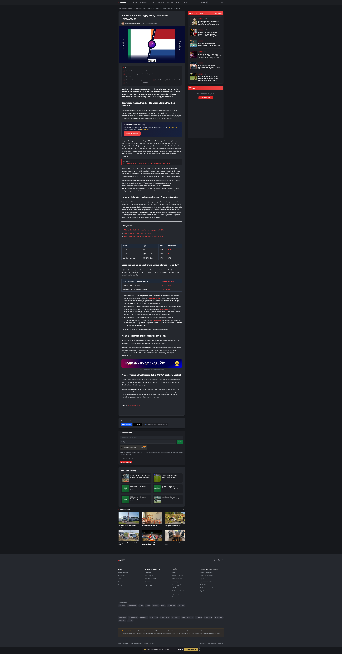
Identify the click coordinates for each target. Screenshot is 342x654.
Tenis (119, 578)
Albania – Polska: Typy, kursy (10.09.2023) (138, 233)
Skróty (185, 2)
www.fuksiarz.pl (165, 309)
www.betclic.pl (156, 320)
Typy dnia (203, 578)
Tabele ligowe (149, 575)
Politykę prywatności (125, 454)
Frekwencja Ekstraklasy (179, 591)
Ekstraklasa (143, 2)
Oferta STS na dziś (205, 585)
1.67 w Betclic (167, 289)
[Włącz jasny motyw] (221, 2)
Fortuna (171, 254)
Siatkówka (121, 582)
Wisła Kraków (122, 617)
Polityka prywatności (136, 643)
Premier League (132, 605)
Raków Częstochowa (187, 617)
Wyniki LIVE (148, 572)
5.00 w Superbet (168, 281)
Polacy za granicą (177, 575)
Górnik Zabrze (154, 617)
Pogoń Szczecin (164, 617)
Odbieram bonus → (132, 133)
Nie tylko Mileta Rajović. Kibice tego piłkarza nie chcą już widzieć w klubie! (146, 163)
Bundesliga (156, 605)
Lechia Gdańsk (218, 617)
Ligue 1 (163, 605)
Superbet (202, 591)
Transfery (170, 2)
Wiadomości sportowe (125, 8)
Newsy (135, 2)
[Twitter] (214, 560)
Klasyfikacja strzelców (151, 578)
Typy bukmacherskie (206, 582)
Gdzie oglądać (176, 585)
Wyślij (180, 442)
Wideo (178, 2)
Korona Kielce (208, 617)
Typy (152, 2)
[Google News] (222, 560)
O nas (119, 643)
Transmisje (160, 2)
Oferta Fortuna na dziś (206, 588)
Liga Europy (181, 605)
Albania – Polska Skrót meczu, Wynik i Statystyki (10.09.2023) (144, 230)
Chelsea (130, 620)
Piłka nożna (142, 8)
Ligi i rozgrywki (149, 585)
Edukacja (175, 597)
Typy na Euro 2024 (133, 405)
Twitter (138, 424)
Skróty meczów (177, 588)
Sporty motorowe (123, 585)
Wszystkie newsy (123, 572)
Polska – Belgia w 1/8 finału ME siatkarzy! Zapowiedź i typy (143, 236)
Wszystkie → (218, 13)
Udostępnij (127, 424)
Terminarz (148, 582)
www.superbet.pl (154, 298)
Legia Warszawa (133, 617)
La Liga (141, 605)
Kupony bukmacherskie (206, 575)
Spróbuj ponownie (126, 462)
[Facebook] (218, 560)
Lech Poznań (143, 617)
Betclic (170, 250)
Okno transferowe (177, 578)
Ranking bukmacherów (206, 572)
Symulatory (175, 594)
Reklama (152, 643)
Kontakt (146, 643)
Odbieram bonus (191, 649)
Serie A (148, 605)
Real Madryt (122, 620)
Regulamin (126, 643)
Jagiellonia (199, 617)
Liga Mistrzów (171, 605)
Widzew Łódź (175, 617)
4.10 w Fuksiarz (167, 285)
